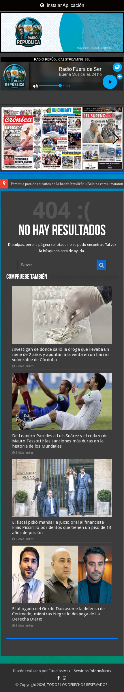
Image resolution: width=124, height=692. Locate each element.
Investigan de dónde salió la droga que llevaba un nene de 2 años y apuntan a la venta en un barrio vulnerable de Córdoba (60, 354)
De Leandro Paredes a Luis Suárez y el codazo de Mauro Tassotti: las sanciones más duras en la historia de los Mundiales (60, 441)
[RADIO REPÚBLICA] (62, 32)
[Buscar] (101, 265)
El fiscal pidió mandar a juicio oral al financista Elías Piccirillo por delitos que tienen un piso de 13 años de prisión (61, 527)
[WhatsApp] (64, 677)
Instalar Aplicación (65, 5)
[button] (116, 138)
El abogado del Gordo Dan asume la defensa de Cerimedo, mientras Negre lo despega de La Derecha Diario (58, 614)
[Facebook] (58, 677)
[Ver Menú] (7, 26)
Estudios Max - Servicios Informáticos (80, 671)
